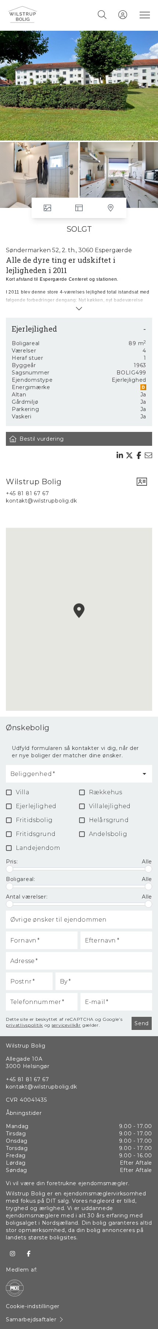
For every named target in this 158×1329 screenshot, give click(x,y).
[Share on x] (129, 455)
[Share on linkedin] (119, 455)
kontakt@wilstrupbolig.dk (41, 500)
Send (141, 1023)
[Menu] (143, 14)
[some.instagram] (12, 1253)
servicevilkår (66, 1025)
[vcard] (142, 482)
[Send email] (148, 455)
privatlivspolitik (24, 1025)
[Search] (102, 14)
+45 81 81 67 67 (27, 493)
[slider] (9, 869)
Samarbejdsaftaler (31, 1319)
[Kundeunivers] (122, 14)
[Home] (43, 14)
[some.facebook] (28, 1253)
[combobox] (73, 777)
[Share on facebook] (139, 455)
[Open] (144, 774)
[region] (79, 619)
